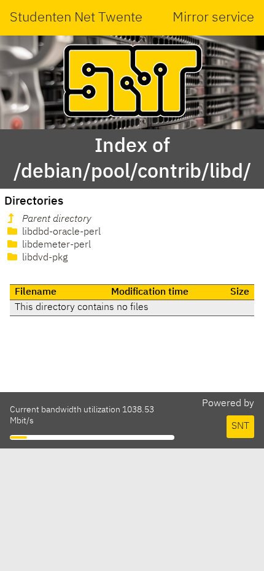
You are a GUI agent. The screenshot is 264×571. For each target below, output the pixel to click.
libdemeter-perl (55, 245)
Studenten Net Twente (76, 18)
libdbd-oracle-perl (60, 232)
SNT (240, 426)
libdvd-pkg (44, 258)
